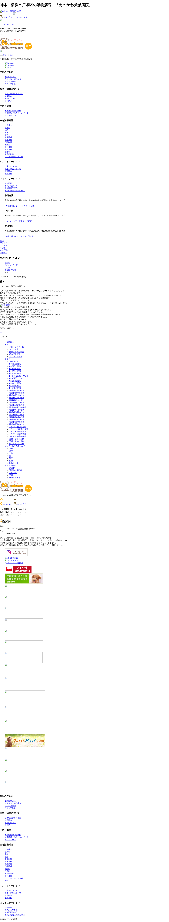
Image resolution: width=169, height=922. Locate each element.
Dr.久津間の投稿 (16, 378)
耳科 (6, 130)
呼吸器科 (8, 142)
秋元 (11, 458)
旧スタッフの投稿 (16, 444)
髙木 (11, 451)
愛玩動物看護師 (15, 470)
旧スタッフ (13, 463)
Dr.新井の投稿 (15, 388)
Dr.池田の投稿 (15, 364)
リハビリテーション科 (14, 157)
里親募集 (8, 174)
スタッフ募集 (21, 17)
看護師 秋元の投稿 (16, 403)
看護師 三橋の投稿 (16, 398)
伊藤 (11, 461)
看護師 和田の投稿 (16, 410)
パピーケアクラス (16, 347)
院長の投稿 (13, 361)
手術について (10, 99)
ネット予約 (8, 17)
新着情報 (8, 183)
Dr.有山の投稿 (15, 383)
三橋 (11, 453)
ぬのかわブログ (11, 186)
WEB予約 (4, 250)
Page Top (3, 253)
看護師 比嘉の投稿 (16, 419)
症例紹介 (8, 101)
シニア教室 (13, 349)
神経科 (7, 145)
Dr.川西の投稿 (15, 369)
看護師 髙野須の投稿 (17, 407)
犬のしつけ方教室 (16, 352)
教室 (6, 344)
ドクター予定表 (28, 206)
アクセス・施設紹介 (13, 79)
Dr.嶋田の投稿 (15, 366)
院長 (11, 448)
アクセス (3, 243)
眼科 (6, 132)
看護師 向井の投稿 (16, 390)
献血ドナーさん (15, 478)
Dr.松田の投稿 (15, 381)
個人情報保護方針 (12, 188)
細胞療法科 (9, 154)
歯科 (6, 135)
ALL (2, 333)
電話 (2, 241)
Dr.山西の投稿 (15, 386)
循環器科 (8, 149)
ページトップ (11, 221)
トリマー (13, 473)
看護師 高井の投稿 (16, 405)
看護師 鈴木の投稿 (16, 393)
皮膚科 (7, 128)
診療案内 (8, 96)
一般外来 (8, 125)
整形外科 (8, 147)
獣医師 (12, 468)
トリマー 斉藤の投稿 (17, 436)
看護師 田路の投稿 (16, 424)
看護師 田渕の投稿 (16, 395)
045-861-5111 (9, 24)
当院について (10, 77)
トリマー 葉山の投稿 (17, 427)
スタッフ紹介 (10, 81)
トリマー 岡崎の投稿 (17, 434)
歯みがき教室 (14, 354)
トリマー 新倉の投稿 (17, 432)
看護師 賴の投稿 (16, 400)
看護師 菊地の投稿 (16, 422)
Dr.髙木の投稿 (15, 374)
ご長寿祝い (9, 342)
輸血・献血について (13, 169)
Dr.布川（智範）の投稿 (18, 376)
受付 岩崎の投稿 (16, 441)
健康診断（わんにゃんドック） (17, 113)
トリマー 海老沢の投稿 (18, 429)
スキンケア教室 (15, 357)
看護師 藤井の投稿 (16, 415)
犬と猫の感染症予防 (13, 111)
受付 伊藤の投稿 (16, 439)
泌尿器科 (8, 140)
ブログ (7, 359)
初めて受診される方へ (14, 94)
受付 (11, 475)
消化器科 (8, 137)
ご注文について (11, 166)
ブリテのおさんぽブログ (15, 446)
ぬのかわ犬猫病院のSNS (15, 191)
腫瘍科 (7, 152)
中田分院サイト (13, 206)
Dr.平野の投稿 (15, 371)
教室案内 (8, 171)
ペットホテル (10, 115)
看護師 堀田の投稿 (16, 417)
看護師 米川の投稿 (16, 412)
